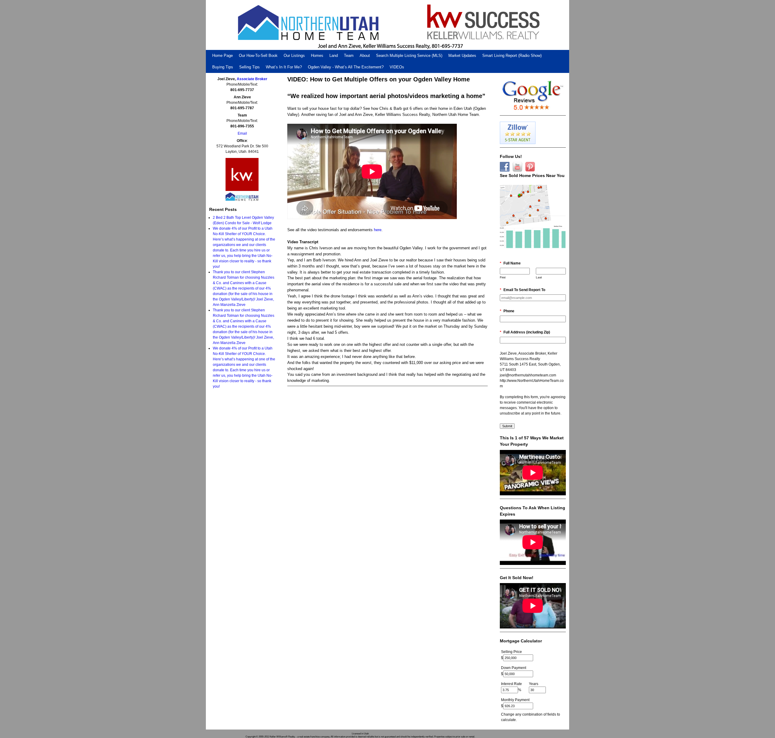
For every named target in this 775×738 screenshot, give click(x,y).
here (377, 230)
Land (333, 55)
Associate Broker (252, 79)
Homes (317, 55)
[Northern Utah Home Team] (387, 25)
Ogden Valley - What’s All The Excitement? (346, 67)
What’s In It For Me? (284, 67)
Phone (507, 311)
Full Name (510, 263)
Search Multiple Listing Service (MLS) (409, 55)
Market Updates (462, 55)
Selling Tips (249, 67)
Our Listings (294, 55)
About (365, 55)
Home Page (222, 55)
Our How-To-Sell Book (258, 55)
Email (242, 133)
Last (539, 277)
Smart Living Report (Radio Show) (512, 55)
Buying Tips (222, 67)
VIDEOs (397, 67)
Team (349, 55)
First (503, 277)
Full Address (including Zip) (525, 332)
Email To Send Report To (522, 290)
